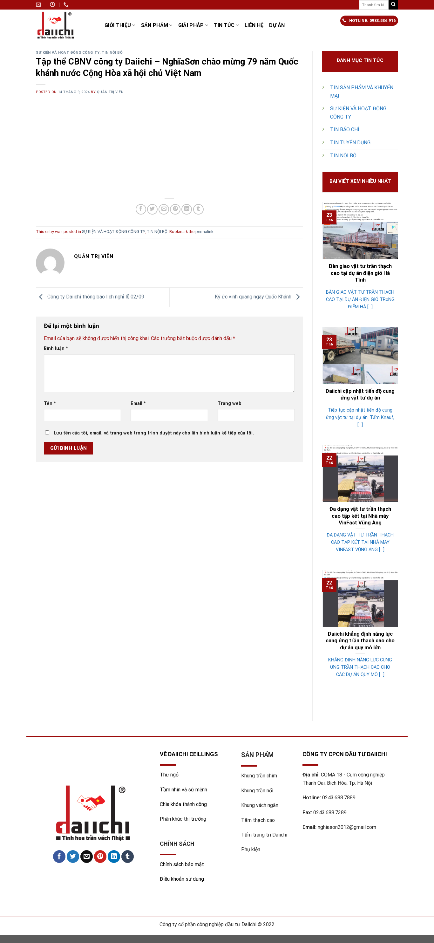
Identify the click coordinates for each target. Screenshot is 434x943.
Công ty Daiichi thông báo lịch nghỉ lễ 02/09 (95, 297)
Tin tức (224, 25)
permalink (204, 231)
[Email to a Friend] (164, 209)
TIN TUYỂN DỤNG (350, 143)
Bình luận (56, 348)
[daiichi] (65, 25)
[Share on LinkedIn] (186, 209)
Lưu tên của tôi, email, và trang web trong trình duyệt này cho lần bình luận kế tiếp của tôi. (154, 433)
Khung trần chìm (259, 776)
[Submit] (393, 5)
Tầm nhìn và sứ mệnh (184, 790)
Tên (50, 403)
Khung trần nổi (257, 791)
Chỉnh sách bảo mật (182, 864)
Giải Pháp (191, 25)
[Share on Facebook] (141, 209)
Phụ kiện (250, 849)
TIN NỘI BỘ (112, 53)
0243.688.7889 (339, 798)
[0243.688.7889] (67, 4)
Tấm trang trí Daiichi (264, 835)
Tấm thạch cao (258, 820)
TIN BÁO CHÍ (344, 129)
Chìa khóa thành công (183, 804)
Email (138, 403)
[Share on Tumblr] (198, 209)
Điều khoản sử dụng (182, 879)
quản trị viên (110, 92)
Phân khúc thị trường (183, 819)
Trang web (229, 403)
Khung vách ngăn (259, 805)
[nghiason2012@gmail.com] (39, 4)
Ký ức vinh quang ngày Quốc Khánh (254, 297)
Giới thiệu (118, 25)
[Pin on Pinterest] (175, 209)
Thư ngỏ (169, 775)
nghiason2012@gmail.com (347, 827)
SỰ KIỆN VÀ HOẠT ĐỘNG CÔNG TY (67, 53)
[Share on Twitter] (152, 209)
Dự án (277, 25)
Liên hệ (254, 25)
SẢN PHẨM (154, 25)
